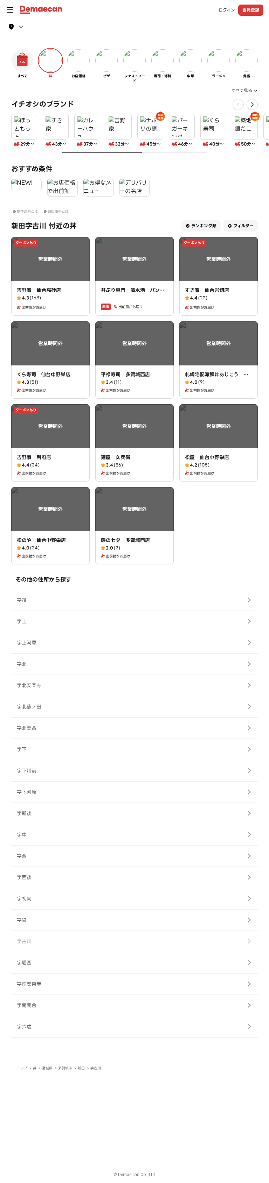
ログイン (227, 10)
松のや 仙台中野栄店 (41, 540)
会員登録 (250, 10)
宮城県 (47, 1068)
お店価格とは (58, 211)
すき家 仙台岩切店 (207, 290)
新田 (81, 1068)
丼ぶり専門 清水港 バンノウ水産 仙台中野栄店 (132, 293)
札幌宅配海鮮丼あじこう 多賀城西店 (216, 378)
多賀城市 (65, 1068)
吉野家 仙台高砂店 (39, 290)
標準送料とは (27, 211)
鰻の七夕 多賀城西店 (125, 540)
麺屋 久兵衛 (115, 457)
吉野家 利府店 (34, 457)
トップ (22, 1068)
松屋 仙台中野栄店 (207, 457)
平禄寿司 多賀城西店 (125, 374)
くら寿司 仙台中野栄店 (43, 374)
